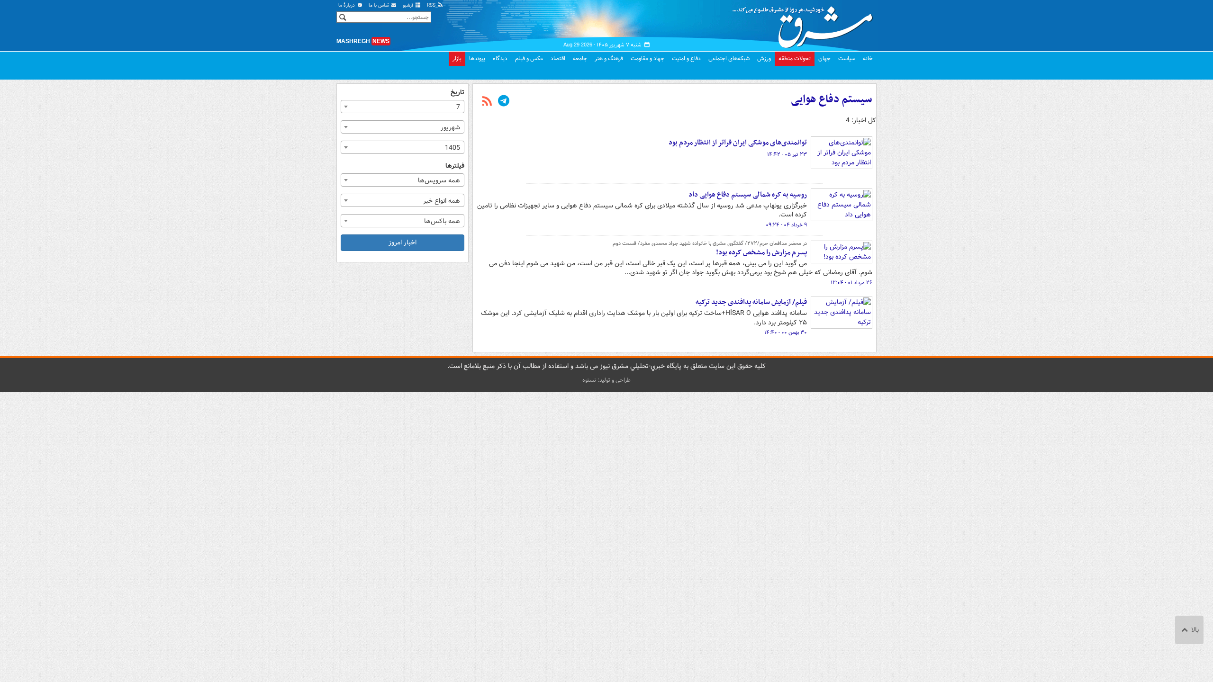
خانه (868, 58)
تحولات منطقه (794, 58)
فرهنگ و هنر (609, 58)
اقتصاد (558, 58)
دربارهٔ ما (347, 5)
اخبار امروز (402, 242)
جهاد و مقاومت (647, 58)
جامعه (580, 58)
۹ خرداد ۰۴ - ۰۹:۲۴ (786, 225)
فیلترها (454, 166)
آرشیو (409, 5)
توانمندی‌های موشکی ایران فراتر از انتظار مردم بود (738, 142)
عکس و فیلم (529, 58)
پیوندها (477, 58)
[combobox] (402, 106)
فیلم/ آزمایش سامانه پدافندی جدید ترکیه (751, 302)
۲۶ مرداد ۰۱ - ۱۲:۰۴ (851, 282)
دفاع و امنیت (686, 58)
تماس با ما (379, 5)
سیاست (846, 58)
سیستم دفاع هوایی (831, 99)
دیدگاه (500, 58)
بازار (457, 58)
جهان (824, 58)
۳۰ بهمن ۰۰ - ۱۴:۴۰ (785, 332)
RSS (432, 5)
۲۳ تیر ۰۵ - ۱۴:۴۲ (787, 154)
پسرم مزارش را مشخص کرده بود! (761, 252)
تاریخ (457, 93)
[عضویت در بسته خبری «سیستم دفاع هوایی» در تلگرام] (504, 101)
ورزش (764, 58)
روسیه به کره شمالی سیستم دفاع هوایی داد (747, 194)
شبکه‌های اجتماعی (729, 58)
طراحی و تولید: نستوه (606, 380)
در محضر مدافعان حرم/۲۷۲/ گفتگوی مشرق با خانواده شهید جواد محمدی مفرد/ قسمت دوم (710, 243)
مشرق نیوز (805, 23)
